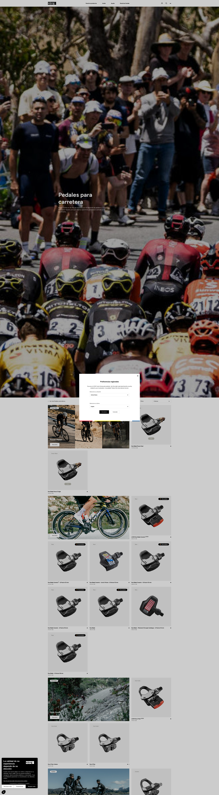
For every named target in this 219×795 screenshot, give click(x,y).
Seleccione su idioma (94, 403)
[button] (4, 792)
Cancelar (115, 412)
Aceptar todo (32, 786)
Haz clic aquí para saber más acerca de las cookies (15, 781)
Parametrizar (19, 786)
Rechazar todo (8, 786)
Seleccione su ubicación (95, 391)
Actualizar (104, 412)
